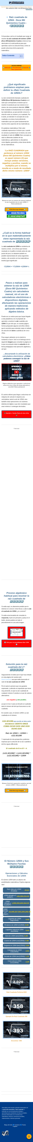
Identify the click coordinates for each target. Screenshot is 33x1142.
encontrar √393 (16, 1041)
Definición (7, 67)
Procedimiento (17, 67)
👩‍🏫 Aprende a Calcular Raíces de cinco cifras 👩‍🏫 (16, 414)
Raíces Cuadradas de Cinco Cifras (22, 7)
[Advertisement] (16, 504)
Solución (25, 67)
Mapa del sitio (8, 1125)
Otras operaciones (16, 69)
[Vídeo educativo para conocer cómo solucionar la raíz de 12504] (16, 372)
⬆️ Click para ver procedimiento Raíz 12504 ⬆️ (16, 643)
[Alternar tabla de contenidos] (20, 56)
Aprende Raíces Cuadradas (7, 7)
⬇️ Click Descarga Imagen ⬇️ (16, 209)
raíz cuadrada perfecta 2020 (17, 992)
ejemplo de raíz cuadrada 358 (16, 1016)
